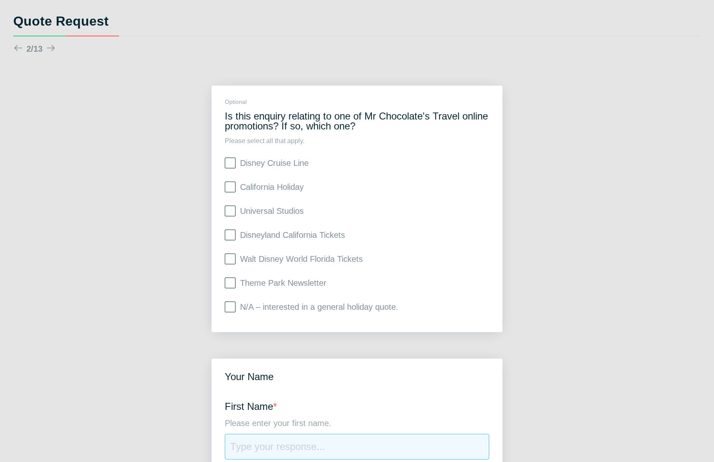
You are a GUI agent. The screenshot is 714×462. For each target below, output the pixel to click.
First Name (251, 407)
